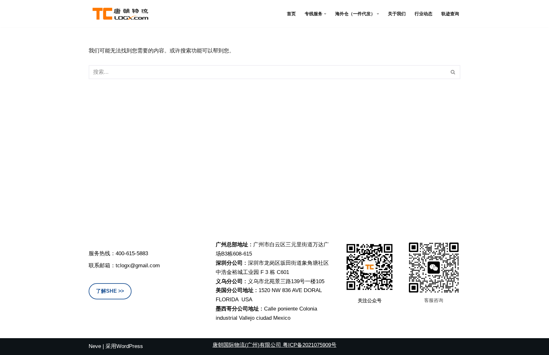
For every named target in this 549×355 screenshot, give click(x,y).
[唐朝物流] (120, 14)
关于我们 (397, 13)
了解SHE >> (110, 291)
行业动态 (423, 13)
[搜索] (453, 72)
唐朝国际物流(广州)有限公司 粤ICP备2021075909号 (274, 345)
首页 (291, 13)
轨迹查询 (450, 13)
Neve (95, 346)
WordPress (129, 346)
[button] (325, 14)
